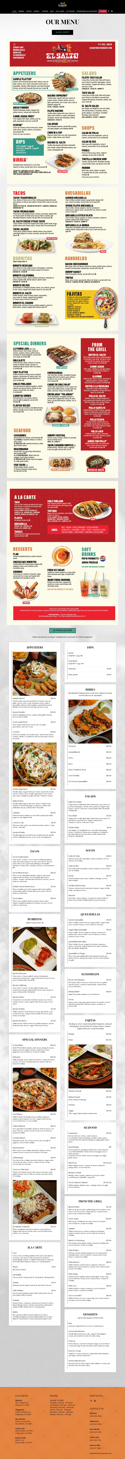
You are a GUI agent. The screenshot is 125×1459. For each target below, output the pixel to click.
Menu (14, 11)
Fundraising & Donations (87, 11)
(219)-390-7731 (95, 1440)
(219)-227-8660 (95, 1448)
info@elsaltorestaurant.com (101, 1453)
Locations (70, 11)
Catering (102, 11)
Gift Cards (60, 11)
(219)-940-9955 (96, 1432)
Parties (45, 11)
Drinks (21, 11)
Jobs (52, 11)
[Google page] (111, 11)
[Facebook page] (108, 11)
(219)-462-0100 (96, 1424)
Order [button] (36, 11)
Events (29, 11)
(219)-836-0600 (96, 1416)
